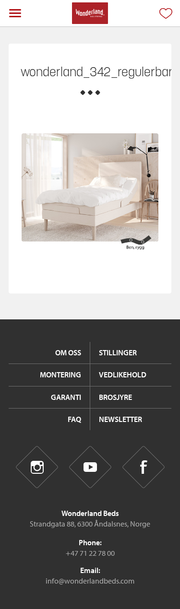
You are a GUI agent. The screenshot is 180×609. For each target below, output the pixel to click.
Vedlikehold (122, 374)
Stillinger (118, 352)
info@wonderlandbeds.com (90, 581)
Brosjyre (115, 397)
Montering (60, 374)
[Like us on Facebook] (143, 467)
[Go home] (90, 13)
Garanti (66, 397)
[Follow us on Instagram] (37, 467)
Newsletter (120, 419)
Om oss (68, 352)
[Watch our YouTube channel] (90, 467)
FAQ (74, 419)
